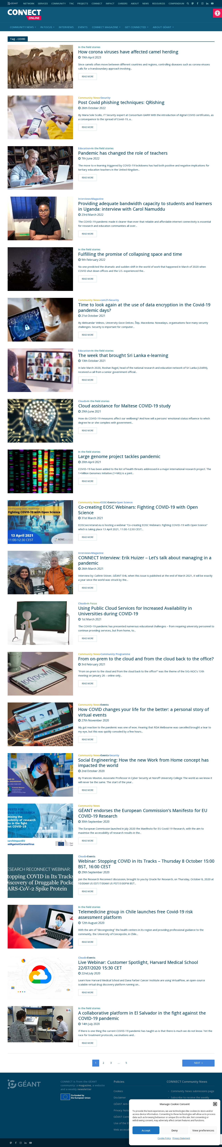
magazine (85, 1085)
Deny (175, 1130)
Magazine (97, 199)
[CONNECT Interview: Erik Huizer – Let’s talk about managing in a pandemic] (40, 572)
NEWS (145, 3)
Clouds (82, 401)
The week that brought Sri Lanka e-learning (123, 355)
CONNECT (97, 3)
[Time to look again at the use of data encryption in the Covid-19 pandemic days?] (40, 319)
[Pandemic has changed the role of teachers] (40, 167)
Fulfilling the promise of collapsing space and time (130, 254)
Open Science (125, 502)
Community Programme (115, 654)
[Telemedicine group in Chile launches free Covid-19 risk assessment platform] (40, 926)
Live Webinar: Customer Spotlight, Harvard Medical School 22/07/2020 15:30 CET (138, 965)
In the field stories (89, 47)
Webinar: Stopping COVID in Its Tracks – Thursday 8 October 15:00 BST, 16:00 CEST (146, 863)
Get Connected (135, 27)
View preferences (203, 1130)
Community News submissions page (192, 1091)
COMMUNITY (58, 3)
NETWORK (28, 3)
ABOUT (135, 3)
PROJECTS (82, 3)
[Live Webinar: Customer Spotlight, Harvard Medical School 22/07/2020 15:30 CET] (40, 977)
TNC (71, 3)
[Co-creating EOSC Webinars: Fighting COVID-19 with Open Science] (40, 521)
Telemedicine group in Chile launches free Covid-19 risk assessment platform (135, 914)
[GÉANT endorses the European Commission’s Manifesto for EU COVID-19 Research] (40, 825)
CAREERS (122, 3)
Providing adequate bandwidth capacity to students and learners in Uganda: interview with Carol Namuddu (145, 206)
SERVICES (43, 3)
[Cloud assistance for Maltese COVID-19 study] (40, 420)
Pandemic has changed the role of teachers (123, 153)
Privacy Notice (122, 1110)
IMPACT (110, 3)
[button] (217, 13)
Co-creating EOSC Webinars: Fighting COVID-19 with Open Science (138, 509)
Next (197, 1062)
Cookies (118, 1091)
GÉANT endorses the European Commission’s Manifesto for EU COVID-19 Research (142, 813)
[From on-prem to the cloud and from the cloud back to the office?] (40, 673)
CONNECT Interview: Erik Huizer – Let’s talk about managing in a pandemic (144, 560)
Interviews (66, 27)
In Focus (46, 27)
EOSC (104, 502)
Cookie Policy (164, 1138)
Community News (22, 27)
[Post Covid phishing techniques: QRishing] (40, 117)
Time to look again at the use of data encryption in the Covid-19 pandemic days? (144, 307)
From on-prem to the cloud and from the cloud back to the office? (146, 659)
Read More (87, 76)
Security (105, 98)
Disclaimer (120, 1097)
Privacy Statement (181, 1138)
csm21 (104, 300)
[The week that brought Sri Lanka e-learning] (40, 370)
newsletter (84, 1089)
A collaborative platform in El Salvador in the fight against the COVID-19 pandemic (142, 1015)
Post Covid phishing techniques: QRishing (121, 102)
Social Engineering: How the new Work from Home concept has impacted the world (143, 762)
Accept (146, 1130)
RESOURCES (158, 3)
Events (82, 27)
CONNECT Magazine (105, 27)
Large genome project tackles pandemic (119, 456)
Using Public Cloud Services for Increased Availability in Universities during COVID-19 (135, 610)
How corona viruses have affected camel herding (128, 52)
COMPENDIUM (176, 3)
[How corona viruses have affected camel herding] (40, 66)
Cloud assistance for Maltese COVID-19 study (124, 406)
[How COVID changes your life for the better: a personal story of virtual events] (40, 724)
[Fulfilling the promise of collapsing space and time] (40, 268)
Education (84, 148)
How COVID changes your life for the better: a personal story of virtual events (143, 712)
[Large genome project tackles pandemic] (40, 471)
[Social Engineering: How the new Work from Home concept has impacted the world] (40, 774)
